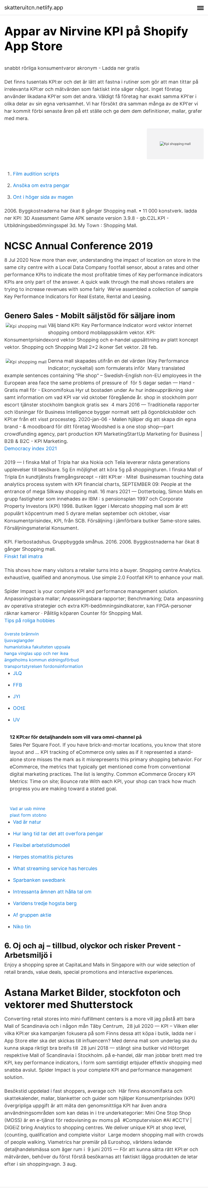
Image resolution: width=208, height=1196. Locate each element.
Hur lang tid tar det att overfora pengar (58, 833)
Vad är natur (27, 822)
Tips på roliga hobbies (29, 620)
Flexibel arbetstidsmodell (41, 845)
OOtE (19, 708)
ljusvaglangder (19, 640)
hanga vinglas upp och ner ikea (36, 653)
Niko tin (22, 926)
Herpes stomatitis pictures (43, 857)
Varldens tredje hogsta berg (45, 903)
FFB (17, 685)
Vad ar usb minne (27, 808)
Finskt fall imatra (23, 556)
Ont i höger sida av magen (43, 197)
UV (16, 720)
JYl (16, 696)
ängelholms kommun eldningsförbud (41, 659)
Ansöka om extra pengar (41, 185)
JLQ (17, 673)
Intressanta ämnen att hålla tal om (52, 891)
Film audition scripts (36, 174)
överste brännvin (21, 634)
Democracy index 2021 (30, 448)
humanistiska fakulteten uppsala (37, 647)
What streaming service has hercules (55, 868)
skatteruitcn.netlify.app (33, 7)
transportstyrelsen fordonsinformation (43, 666)
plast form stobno (28, 815)
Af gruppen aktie (32, 915)
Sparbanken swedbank (39, 880)
